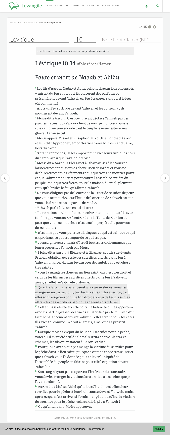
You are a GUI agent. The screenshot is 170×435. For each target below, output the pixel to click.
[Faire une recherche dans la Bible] (157, 6)
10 (36, 231)
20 (36, 405)
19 (36, 385)
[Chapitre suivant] (165, 178)
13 (36, 271)
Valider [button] (159, 429)
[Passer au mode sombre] (146, 6)
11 (36, 241)
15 (36, 306)
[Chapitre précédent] (5, 178)
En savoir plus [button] (95, 429)
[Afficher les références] (145, 27)
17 (36, 346)
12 (36, 251)
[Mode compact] (140, 27)
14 (36, 286)
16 (36, 331)
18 (36, 370)
